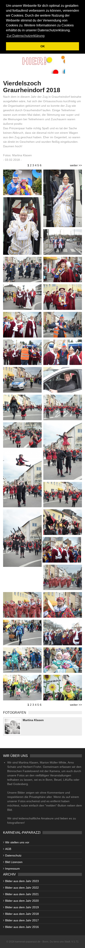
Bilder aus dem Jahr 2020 (22, 900)
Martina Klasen (33, 720)
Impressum (12, 868)
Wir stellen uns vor (17, 842)
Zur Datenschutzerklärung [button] (26, 35)
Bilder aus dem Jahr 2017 (22, 920)
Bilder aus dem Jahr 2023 (22, 881)
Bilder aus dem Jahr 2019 (22, 907)
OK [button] (42, 46)
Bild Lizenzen (13, 862)
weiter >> (76, 165)
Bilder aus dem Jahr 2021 (22, 894)
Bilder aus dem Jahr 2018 (22, 913)
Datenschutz (13, 855)
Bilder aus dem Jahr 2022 (22, 887)
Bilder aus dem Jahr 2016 (22, 927)
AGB (8, 849)
